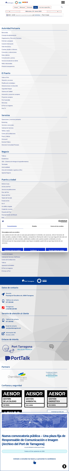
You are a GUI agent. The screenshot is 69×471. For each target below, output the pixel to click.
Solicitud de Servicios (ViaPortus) (11, 257)
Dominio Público (6, 142)
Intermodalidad (6, 167)
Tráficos (4, 156)
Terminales (5, 164)
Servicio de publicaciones (9, 189)
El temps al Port (6, 271)
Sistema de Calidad (7, 91)
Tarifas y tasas (6, 130)
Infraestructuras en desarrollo (10, 86)
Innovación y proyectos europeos (11, 94)
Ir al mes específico (44, 7)
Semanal (29, 7)
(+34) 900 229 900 (11, 309)
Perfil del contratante (7, 41)
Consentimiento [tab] (12, 226)
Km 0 (3, 203)
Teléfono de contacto (12, 300)
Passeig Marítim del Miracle (9, 215)
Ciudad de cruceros (7, 209)
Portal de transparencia (8, 66)
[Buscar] (62, 7)
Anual (16, 7)
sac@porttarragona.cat (13, 328)
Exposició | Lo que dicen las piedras (24, 15)
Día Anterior (13, 11)
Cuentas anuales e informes (9, 49)
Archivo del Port (6, 186)
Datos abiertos (6, 55)
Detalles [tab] (34, 226)
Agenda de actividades (8, 265)
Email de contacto (11, 326)
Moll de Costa (5, 184)
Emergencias (10, 307)
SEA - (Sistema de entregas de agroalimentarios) (15, 161)
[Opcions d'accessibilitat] (64, 466)
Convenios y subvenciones (9, 52)
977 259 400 (9, 302)
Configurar (33, 250)
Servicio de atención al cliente (10, 60)
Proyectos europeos (7, 97)
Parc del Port (5, 192)
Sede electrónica (6, 46)
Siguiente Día (54, 11)
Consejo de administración (9, 35)
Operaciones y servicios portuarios (11, 119)
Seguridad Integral (7, 88)
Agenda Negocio (6, 173)
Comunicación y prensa (8, 58)
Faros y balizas (6, 136)
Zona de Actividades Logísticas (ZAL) (12, 170)
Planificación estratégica (8, 83)
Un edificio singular (7, 206)
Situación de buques (7, 254)
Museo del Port (6, 195)
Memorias (4, 102)
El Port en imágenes (7, 105)
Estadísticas (5, 158)
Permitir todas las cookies (56, 250)
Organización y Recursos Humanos (11, 38)
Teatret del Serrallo (7, 198)
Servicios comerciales (8, 125)
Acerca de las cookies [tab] (57, 226)
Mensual (22, 7)
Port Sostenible (6, 100)
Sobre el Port (5, 77)
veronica (37, 15)
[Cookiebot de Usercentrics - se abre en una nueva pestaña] (59, 221)
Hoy (35, 7)
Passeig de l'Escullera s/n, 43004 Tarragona (20, 295)
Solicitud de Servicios (7, 128)
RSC (3, 217)
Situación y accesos (7, 80)
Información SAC (11, 333)
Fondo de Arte (5, 200)
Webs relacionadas (7, 63)
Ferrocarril (4, 139)
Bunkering (4, 122)
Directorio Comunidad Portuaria (10, 145)
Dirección (8, 293)
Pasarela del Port (6, 212)
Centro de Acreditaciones (8, 133)
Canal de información (7, 44)
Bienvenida (5, 32)
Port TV (4, 108)
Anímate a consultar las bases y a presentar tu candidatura (34, 459)
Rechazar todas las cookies (13, 250)
